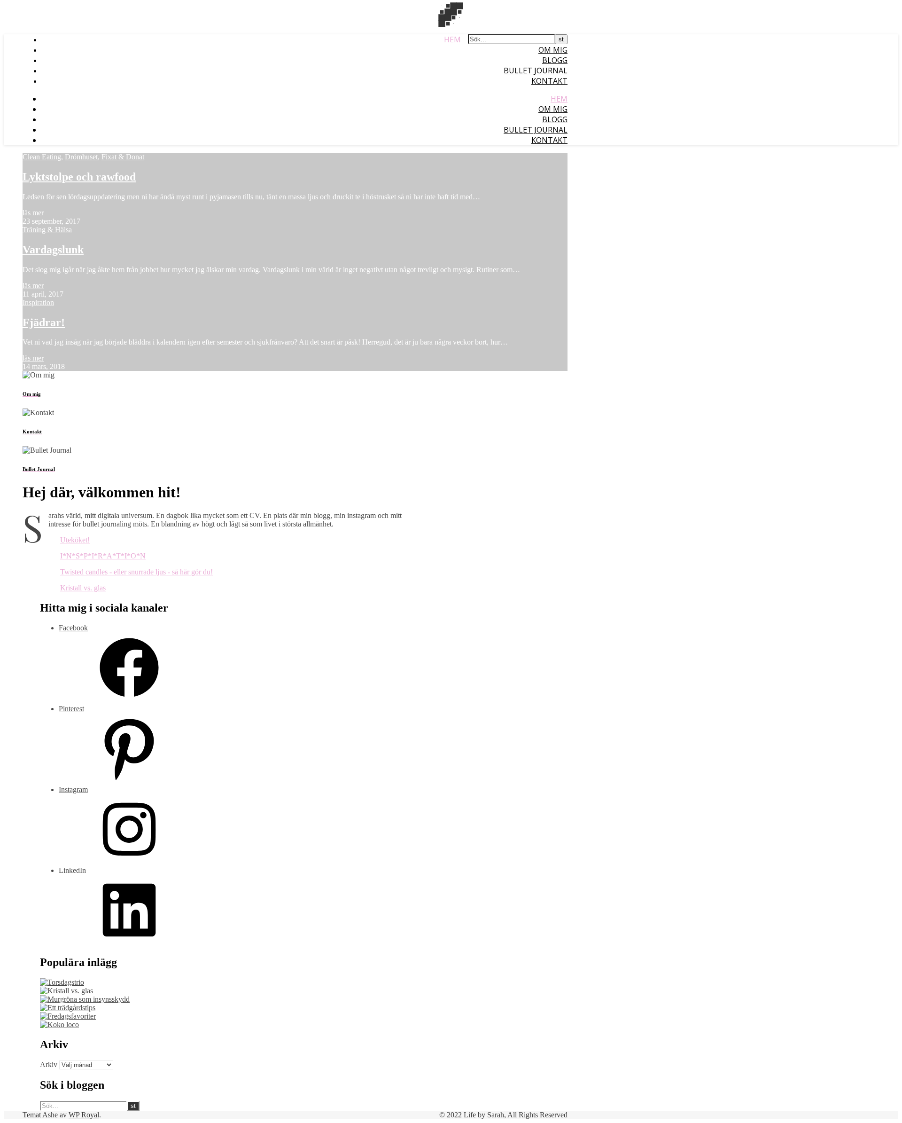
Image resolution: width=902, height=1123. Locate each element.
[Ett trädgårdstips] (67, 1008)
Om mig (553, 50)
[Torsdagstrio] (62, 982)
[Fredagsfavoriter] (68, 1016)
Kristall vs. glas (83, 588)
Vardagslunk (53, 249)
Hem (452, 39)
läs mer (33, 213)
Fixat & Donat (122, 157)
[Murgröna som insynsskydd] (85, 999)
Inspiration (38, 302)
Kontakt (549, 81)
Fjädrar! (44, 322)
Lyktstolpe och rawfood (79, 177)
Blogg (555, 60)
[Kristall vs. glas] (66, 991)
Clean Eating (42, 157)
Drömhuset (81, 157)
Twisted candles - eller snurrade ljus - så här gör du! (136, 572)
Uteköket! (75, 540)
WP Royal (84, 1115)
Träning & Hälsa (47, 230)
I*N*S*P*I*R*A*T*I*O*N (103, 556)
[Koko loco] (59, 1025)
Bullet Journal (536, 70)
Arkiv (48, 1064)
